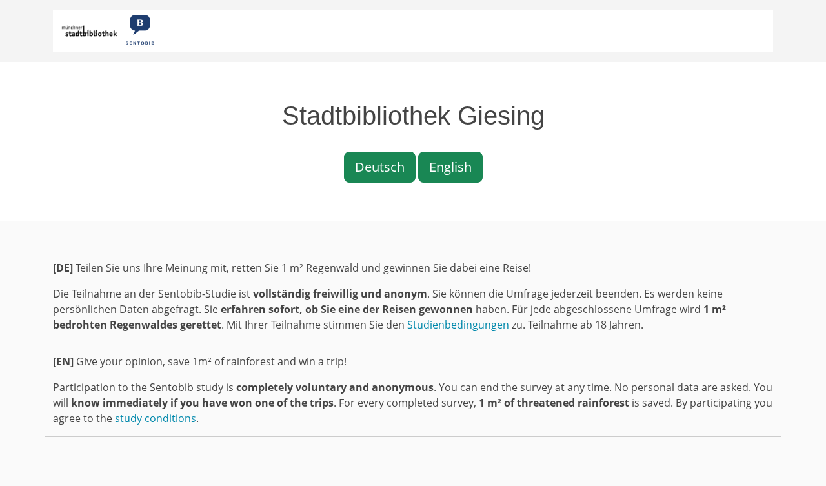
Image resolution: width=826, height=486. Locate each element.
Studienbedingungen (458, 325)
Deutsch (380, 167)
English (450, 167)
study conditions (155, 418)
